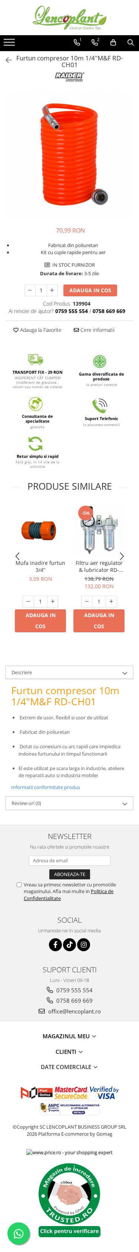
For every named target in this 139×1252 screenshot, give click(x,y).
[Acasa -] (70, 18)
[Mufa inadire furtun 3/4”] (40, 530)
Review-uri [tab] (26, 803)
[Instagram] (83, 944)
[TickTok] (69, 944)
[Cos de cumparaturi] (113, 42)
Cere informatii (97, 329)
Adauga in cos (90, 290)
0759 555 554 (74, 990)
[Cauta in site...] (130, 42)
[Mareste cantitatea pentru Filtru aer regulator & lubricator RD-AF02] (111, 601)
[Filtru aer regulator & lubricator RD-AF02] (99, 530)
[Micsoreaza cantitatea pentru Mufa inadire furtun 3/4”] (28, 601)
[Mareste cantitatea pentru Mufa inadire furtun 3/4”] (52, 601)
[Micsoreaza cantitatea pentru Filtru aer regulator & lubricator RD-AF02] (86, 601)
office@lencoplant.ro (74, 1011)
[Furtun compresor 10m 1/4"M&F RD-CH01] (69, 155)
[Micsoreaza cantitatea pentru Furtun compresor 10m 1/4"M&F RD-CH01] (30, 290)
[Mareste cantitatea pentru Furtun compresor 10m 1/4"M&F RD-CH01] (52, 290)
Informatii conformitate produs (45, 787)
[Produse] (10, 44)
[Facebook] (55, 944)
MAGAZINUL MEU (67, 1036)
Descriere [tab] (21, 672)
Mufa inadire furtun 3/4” (40, 566)
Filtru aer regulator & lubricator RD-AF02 (99, 566)
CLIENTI (67, 1051)
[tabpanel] (69, 155)
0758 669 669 (74, 1000)
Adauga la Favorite (40, 329)
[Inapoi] (5, 60)
